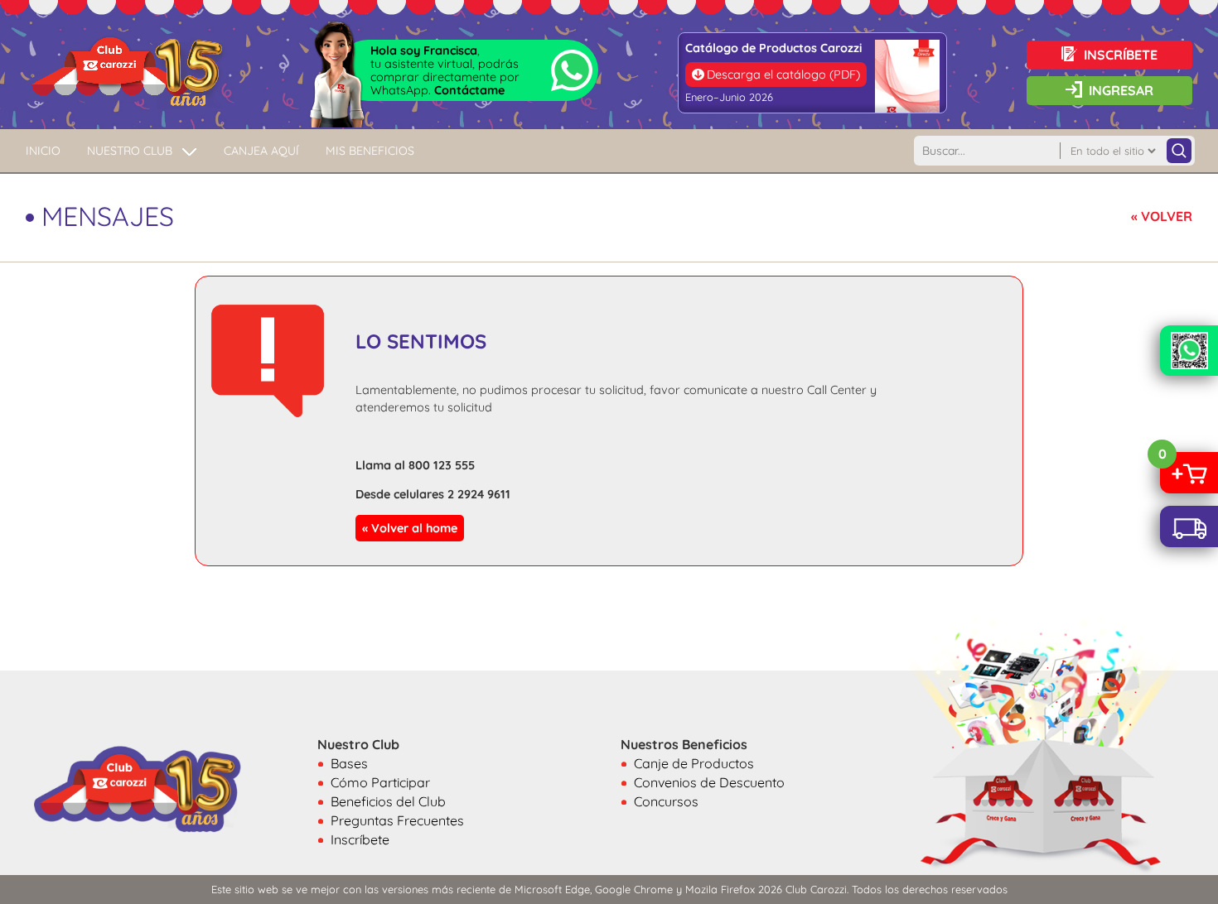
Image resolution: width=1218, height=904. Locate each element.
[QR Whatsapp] (1189, 350)
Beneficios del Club (388, 801)
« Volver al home (409, 528)
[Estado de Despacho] (1189, 526)
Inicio (43, 150)
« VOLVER (1161, 216)
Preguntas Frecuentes (397, 820)
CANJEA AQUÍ (261, 150)
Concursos (666, 801)
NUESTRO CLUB (129, 150)
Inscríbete (360, 839)
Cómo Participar (380, 782)
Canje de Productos (694, 763)
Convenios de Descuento (709, 782)
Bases (349, 763)
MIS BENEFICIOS (370, 150)
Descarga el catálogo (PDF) (783, 74)
